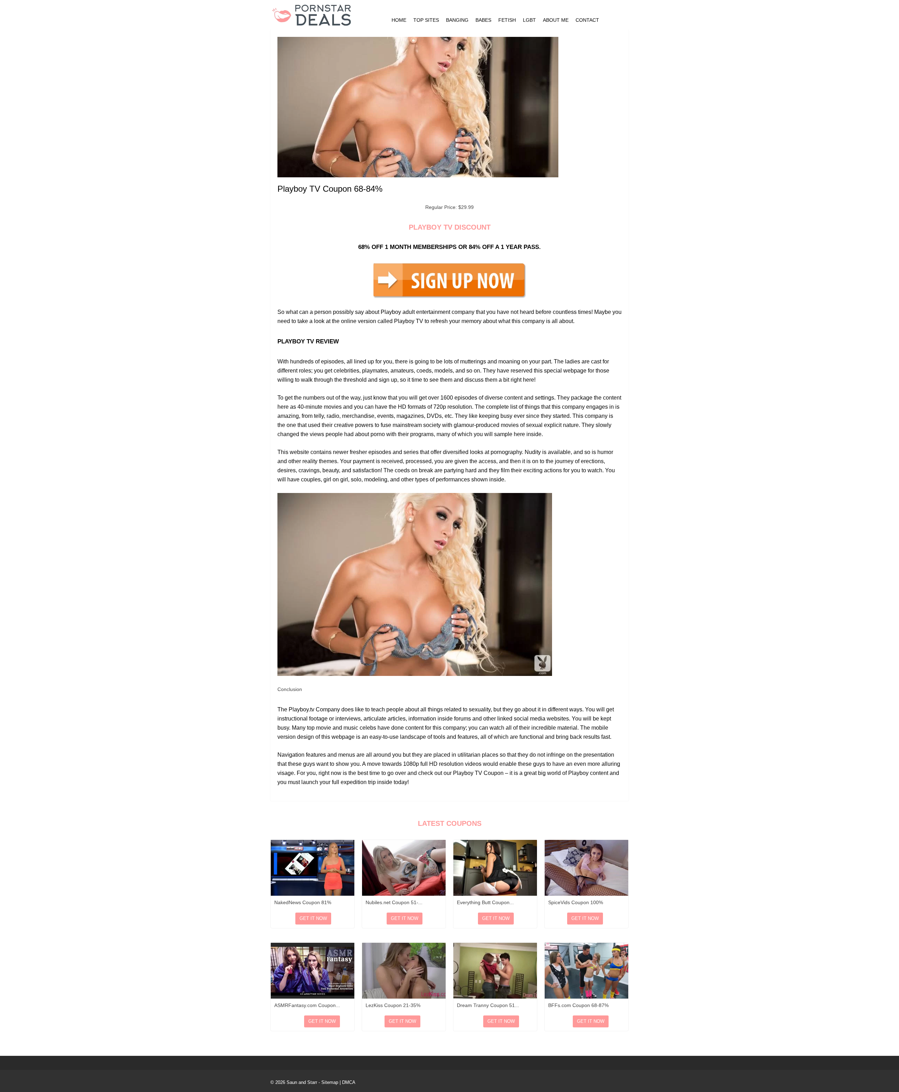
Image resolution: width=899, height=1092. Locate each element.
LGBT (529, 20)
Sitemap (329, 1082)
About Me (556, 20)
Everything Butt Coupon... (485, 902)
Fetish (507, 20)
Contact (587, 20)
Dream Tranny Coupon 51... (488, 1005)
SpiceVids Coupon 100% (575, 902)
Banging (457, 20)
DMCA (348, 1082)
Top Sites (426, 20)
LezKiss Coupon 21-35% (393, 1005)
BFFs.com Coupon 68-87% (578, 1005)
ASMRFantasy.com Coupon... (307, 1005)
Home (399, 20)
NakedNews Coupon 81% (302, 902)
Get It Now (313, 918)
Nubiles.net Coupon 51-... (394, 902)
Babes (483, 20)
